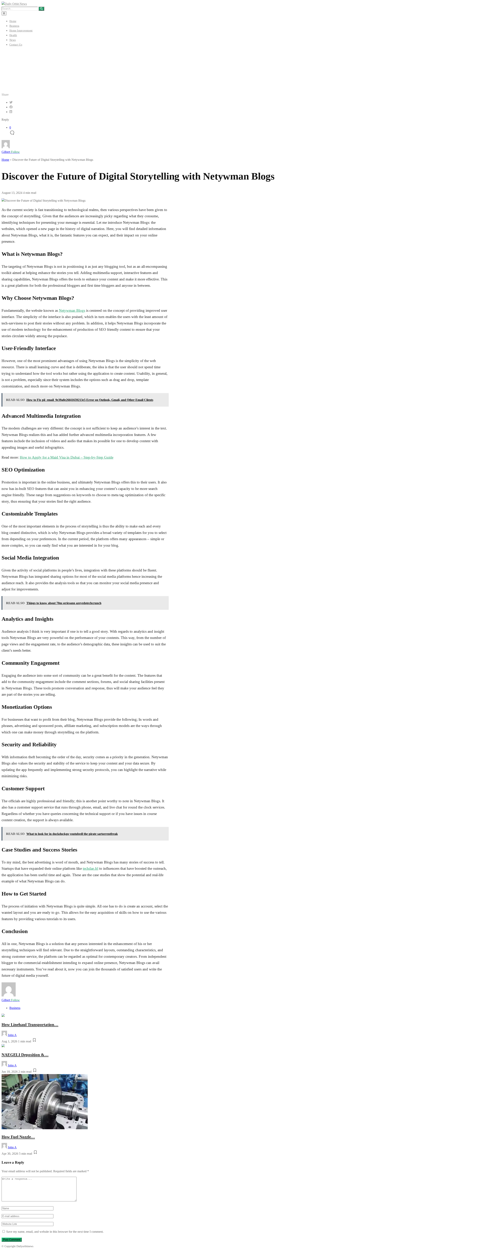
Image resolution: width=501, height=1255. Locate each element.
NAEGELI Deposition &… (25, 1054)
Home (12, 21)
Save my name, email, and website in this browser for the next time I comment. (55, 1231)
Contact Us (15, 44)
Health (13, 35)
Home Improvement (20, 30)
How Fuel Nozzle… (18, 1137)
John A (12, 1035)
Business (14, 25)
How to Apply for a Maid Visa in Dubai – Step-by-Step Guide (66, 457)
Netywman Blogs (72, 310)
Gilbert (11, 152)
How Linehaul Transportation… (30, 1024)
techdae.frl (90, 868)
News (12, 40)
